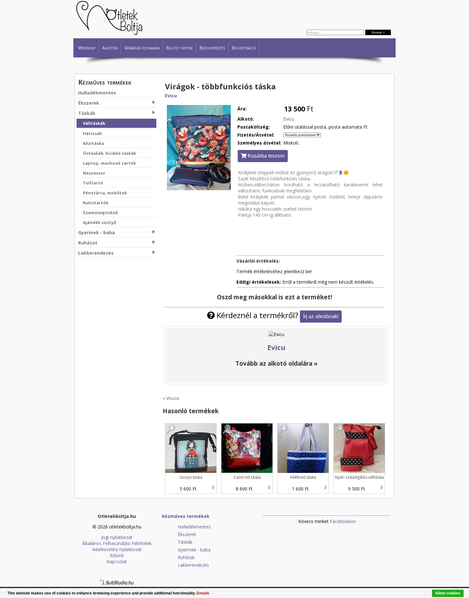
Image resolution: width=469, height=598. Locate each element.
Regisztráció (244, 48)
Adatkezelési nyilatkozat (117, 549)
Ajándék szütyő (99, 222)
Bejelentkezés (212, 48)
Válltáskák (94, 123)
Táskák (86, 113)
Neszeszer (94, 173)
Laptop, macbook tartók (109, 163)
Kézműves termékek (104, 81)
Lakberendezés (96, 253)
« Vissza (171, 398)
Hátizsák (92, 133)
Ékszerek (88, 103)
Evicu (171, 96)
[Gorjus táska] (171, 432)
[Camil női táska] (227, 432)
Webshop (86, 48)
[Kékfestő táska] (283, 432)
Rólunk (117, 555)
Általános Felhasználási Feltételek (117, 543)
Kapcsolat (117, 561)
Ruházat (87, 243)
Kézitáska (93, 143)
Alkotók (110, 48)
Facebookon (343, 521)
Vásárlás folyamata (142, 48)
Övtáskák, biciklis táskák (109, 153)
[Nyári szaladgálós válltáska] (339, 432)
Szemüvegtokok (100, 212)
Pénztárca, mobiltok (105, 193)
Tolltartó (93, 183)
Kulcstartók (95, 203)
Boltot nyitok (179, 48)
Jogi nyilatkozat (116, 537)
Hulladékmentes (97, 93)
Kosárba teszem (266, 156)
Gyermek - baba (96, 232)
